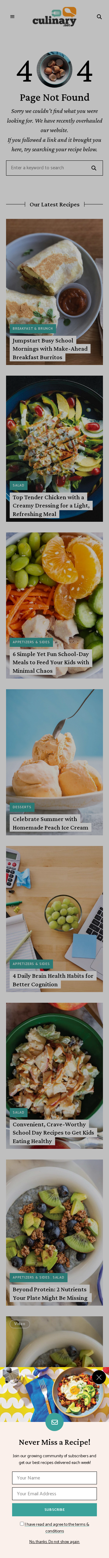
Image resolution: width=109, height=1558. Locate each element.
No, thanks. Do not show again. (54, 1542)
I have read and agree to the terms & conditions (57, 1528)
